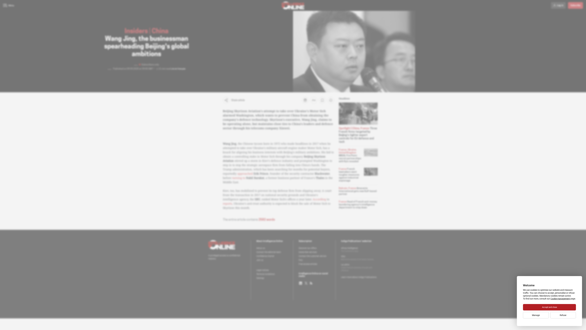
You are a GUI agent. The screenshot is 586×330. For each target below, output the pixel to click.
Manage (536, 315)
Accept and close (549, 307)
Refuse (563, 315)
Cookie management (560, 298)
